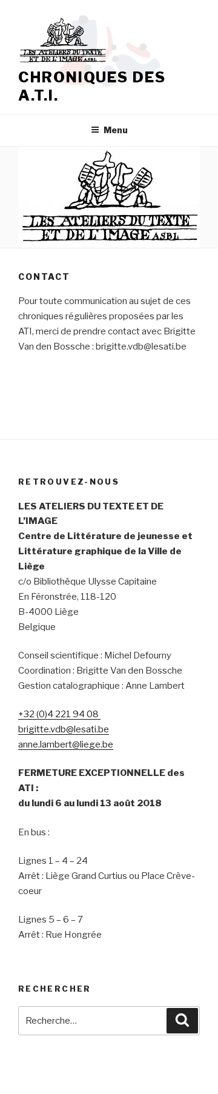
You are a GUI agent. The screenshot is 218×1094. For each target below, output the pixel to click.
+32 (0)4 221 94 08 (59, 714)
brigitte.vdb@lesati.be (63, 729)
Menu (116, 130)
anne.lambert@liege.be (65, 744)
